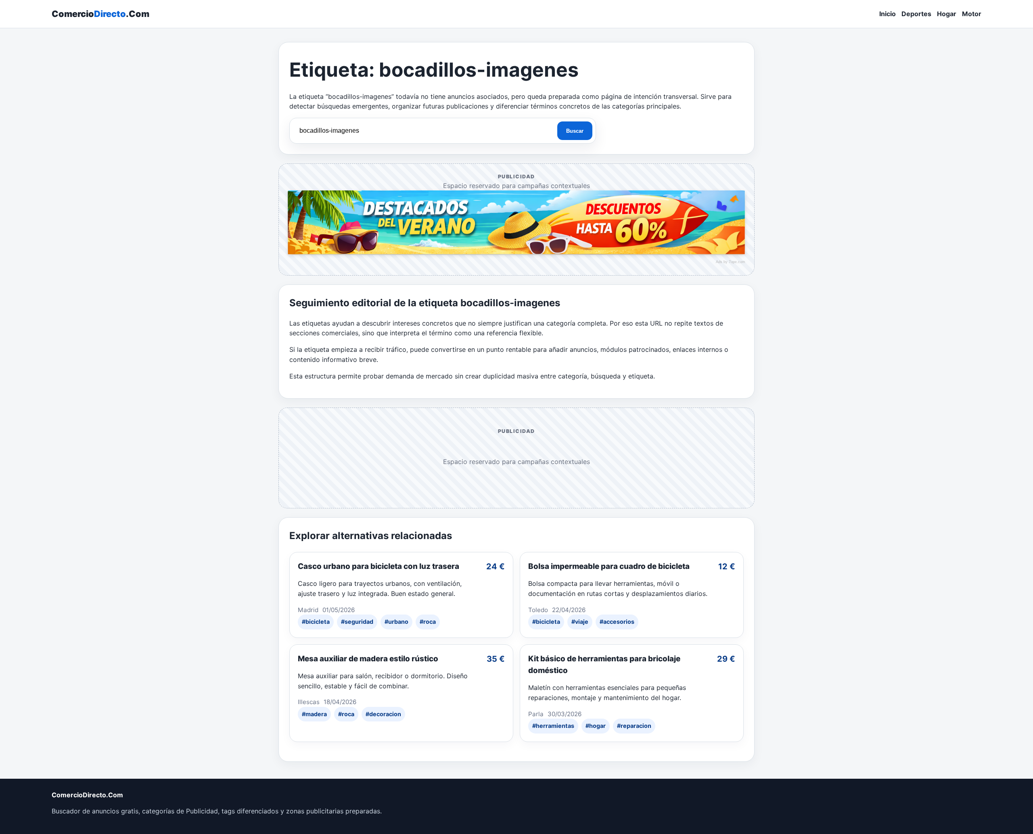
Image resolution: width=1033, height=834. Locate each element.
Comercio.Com (100, 13)
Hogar (946, 14)
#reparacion (634, 725)
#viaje (579, 621)
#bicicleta (316, 621)
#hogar (596, 725)
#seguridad (357, 621)
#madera (314, 714)
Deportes (916, 14)
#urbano (396, 621)
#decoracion (383, 714)
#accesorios (617, 621)
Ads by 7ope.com (730, 262)
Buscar (574, 131)
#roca (428, 621)
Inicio (887, 14)
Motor (971, 14)
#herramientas (553, 725)
